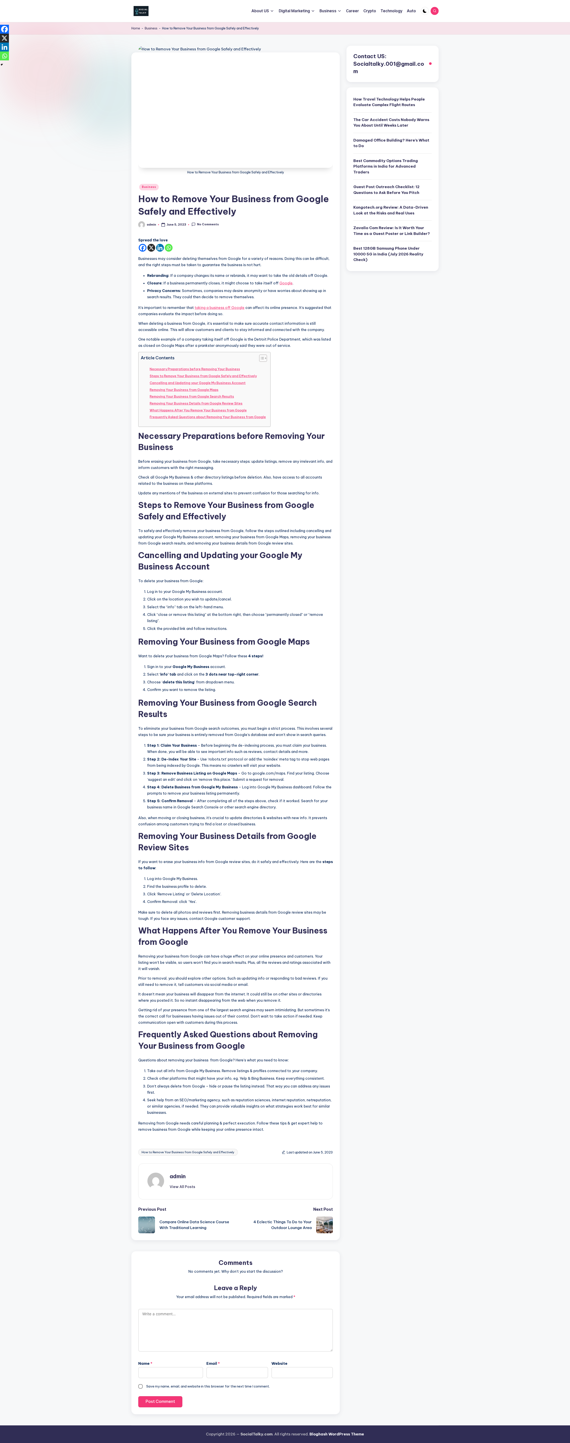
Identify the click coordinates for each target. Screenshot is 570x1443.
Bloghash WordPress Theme (336, 1434)
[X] (151, 248)
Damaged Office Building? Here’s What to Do (391, 143)
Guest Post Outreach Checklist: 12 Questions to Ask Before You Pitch (386, 190)
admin (178, 1176)
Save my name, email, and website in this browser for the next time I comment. (208, 1386)
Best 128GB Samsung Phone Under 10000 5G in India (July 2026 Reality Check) (388, 254)
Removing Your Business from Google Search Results (192, 397)
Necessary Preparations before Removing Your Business (195, 369)
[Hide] (2, 64)
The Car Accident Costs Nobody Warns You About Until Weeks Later (391, 122)
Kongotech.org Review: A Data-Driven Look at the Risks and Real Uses (390, 210)
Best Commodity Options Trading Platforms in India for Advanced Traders (385, 166)
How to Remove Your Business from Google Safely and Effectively (188, 1152)
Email (213, 1363)
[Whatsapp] (169, 248)
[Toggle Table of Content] (261, 358)
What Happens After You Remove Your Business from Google (198, 410)
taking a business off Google (219, 307)
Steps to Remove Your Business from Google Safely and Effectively (203, 376)
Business (151, 28)
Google (286, 283)
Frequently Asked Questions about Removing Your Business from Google (208, 417)
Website (279, 1363)
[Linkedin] (160, 248)
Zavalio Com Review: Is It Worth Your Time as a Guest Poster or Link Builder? (391, 231)
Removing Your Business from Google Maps (184, 390)
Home (135, 28)
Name (145, 1363)
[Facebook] (143, 248)
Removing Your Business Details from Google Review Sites (196, 403)
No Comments (208, 224)
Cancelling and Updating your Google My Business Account (198, 383)
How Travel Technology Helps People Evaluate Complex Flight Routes (389, 102)
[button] (182, 1186)
